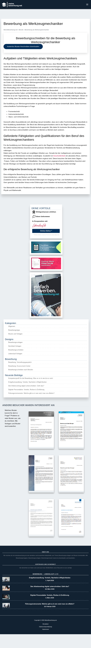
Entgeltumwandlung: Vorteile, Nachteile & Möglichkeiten (27, 382)
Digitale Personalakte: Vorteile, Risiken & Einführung (26, 389)
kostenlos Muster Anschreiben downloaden (23, 46)
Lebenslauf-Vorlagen (15, 354)
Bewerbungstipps (14, 330)
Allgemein (11, 326)
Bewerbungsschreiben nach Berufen (20, 370)
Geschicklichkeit (59, 156)
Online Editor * (46, 231)
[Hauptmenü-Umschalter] (87, 4)
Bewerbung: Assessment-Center (19, 366)
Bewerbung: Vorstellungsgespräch (20, 362)
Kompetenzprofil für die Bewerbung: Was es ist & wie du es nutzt (30, 378)
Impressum (45, 629)
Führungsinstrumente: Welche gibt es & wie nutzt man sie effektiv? (31, 393)
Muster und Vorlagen (15, 334)
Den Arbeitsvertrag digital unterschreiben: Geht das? (26, 386)
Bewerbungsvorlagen (15, 342)
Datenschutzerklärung (45, 626)
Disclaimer (46, 624)
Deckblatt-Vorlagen (14, 346)
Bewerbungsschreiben (15, 350)
